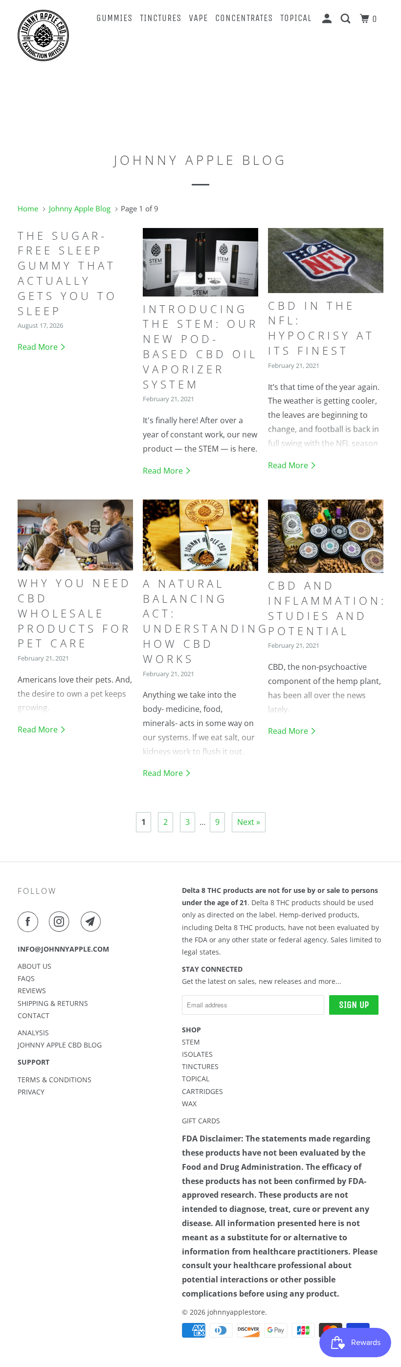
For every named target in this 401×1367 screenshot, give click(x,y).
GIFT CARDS (201, 1120)
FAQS (26, 978)
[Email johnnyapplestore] (93, 921)
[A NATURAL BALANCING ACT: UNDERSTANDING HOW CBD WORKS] (200, 535)
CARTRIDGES (202, 1091)
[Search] (347, 19)
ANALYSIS (33, 1032)
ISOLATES (197, 1054)
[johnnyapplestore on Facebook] (30, 921)
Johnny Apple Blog (200, 160)
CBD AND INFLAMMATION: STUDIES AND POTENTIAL (327, 608)
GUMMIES (114, 18)
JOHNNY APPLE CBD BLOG (60, 1044)
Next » (248, 822)
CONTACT (33, 1015)
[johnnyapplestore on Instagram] (61, 921)
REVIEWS (32, 990)
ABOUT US (34, 966)
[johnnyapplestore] (48, 35)
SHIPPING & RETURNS (53, 1003)
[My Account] (328, 19)
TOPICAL (296, 18)
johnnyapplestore (236, 1312)
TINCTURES (160, 18)
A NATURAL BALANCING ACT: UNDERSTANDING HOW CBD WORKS (206, 621)
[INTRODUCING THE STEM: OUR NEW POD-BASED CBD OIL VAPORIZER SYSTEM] (200, 262)
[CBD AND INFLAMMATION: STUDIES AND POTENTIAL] (325, 536)
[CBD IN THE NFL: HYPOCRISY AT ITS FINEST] (325, 260)
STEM (191, 1042)
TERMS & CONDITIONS (54, 1079)
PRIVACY (31, 1091)
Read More (39, 347)
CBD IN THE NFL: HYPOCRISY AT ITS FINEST (321, 328)
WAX (189, 1103)
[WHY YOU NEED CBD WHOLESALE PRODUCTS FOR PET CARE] (75, 535)
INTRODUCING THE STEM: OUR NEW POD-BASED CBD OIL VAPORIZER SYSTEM (200, 346)
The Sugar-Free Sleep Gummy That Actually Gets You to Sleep (67, 273)
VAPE (198, 18)
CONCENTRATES (244, 18)
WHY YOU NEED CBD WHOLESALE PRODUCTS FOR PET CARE (75, 612)
